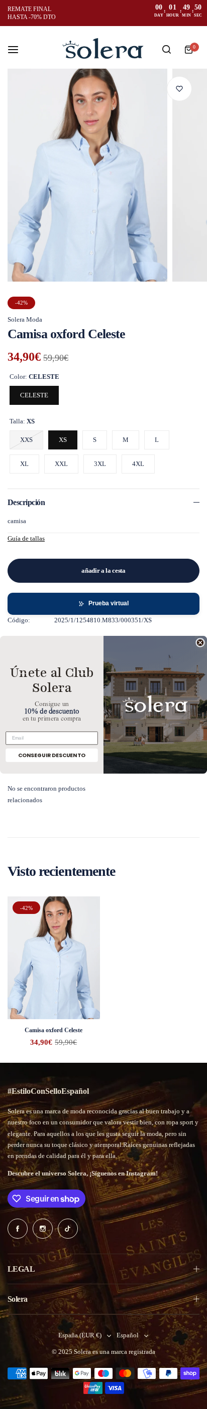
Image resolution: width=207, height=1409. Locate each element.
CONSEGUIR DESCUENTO (51, 755)
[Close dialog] (200, 642)
